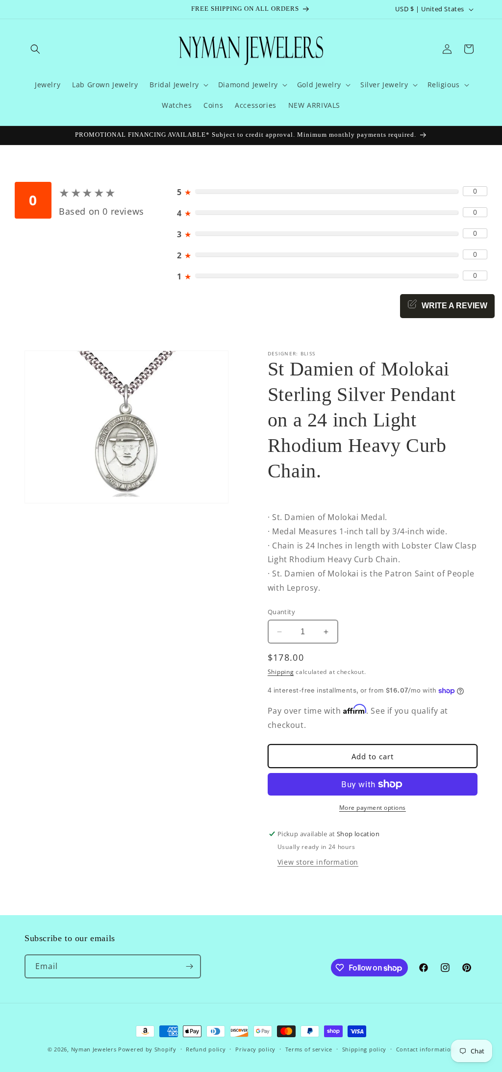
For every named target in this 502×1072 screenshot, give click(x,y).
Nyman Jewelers (94, 1049)
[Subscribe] (189, 966)
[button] (35, 49)
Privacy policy (255, 1049)
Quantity (281, 611)
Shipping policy (364, 1049)
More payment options (372, 807)
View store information (317, 862)
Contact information (425, 1049)
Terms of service (308, 1049)
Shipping (281, 672)
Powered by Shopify (147, 1049)
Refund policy (206, 1049)
